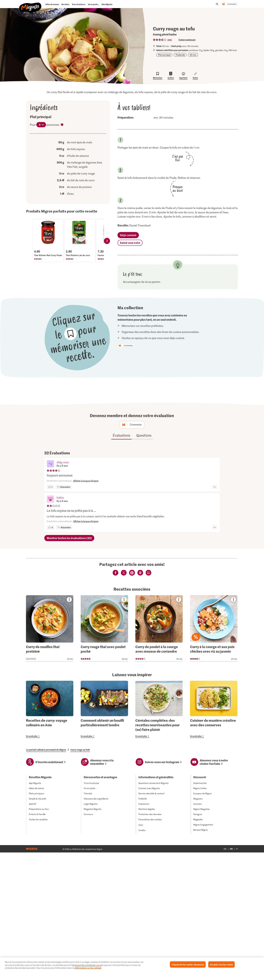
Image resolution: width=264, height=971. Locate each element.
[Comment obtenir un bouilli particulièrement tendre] (104, 709)
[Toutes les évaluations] (160, 39)
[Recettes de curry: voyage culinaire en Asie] (49, 709)
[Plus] (214, 487)
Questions (143, 435)
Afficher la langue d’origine (85, 480)
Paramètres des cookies (150, 819)
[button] (50, 464)
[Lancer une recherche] (217, 4)
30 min (193, 54)
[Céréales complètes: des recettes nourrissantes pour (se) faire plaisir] (159, 709)
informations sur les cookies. (88, 967)
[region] (132, 964)
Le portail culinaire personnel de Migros (46, 750)
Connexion (232, 4)
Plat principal (164, 54)
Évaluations (121, 435)
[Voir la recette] (49, 628)
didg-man (63, 462)
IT (237, 848)
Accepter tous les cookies (221, 964)
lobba (60, 497)
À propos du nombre (62, 125)
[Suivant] (107, 241)
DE (225, 848)
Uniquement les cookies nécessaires (188, 964)
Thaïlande (180, 54)
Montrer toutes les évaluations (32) (69, 538)
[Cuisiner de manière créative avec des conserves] (213, 709)
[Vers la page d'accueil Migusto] (30, 5)
